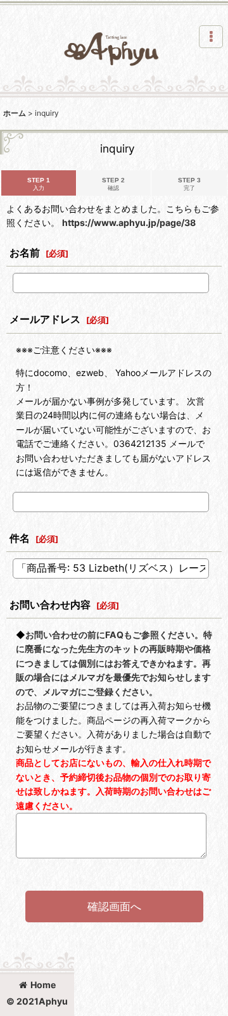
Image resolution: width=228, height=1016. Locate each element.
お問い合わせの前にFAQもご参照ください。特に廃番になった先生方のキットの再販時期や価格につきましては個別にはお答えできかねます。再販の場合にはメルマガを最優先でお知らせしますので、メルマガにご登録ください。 (114, 663)
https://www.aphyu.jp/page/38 (129, 222)
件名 (20, 538)
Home (43, 984)
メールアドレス (45, 319)
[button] (211, 36)
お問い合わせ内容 (50, 604)
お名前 (25, 252)
